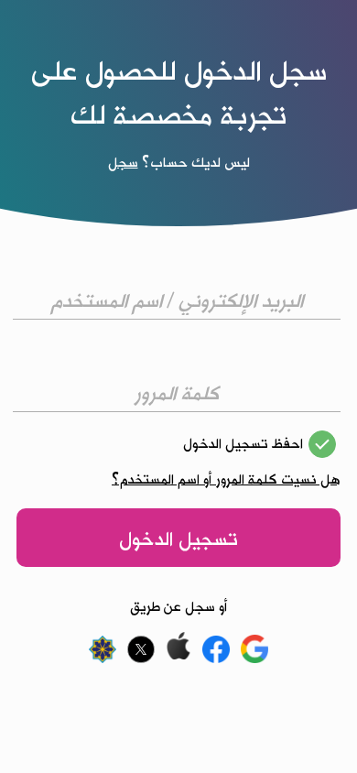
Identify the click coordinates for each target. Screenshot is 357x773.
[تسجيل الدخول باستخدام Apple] (180, 658)
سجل (123, 162)
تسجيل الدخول (178, 538)
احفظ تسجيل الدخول (243, 443)
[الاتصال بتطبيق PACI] (105, 658)
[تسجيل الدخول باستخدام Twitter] (142, 658)
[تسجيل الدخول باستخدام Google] (254, 658)
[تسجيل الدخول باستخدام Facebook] (218, 658)
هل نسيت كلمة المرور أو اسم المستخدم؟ (226, 479)
